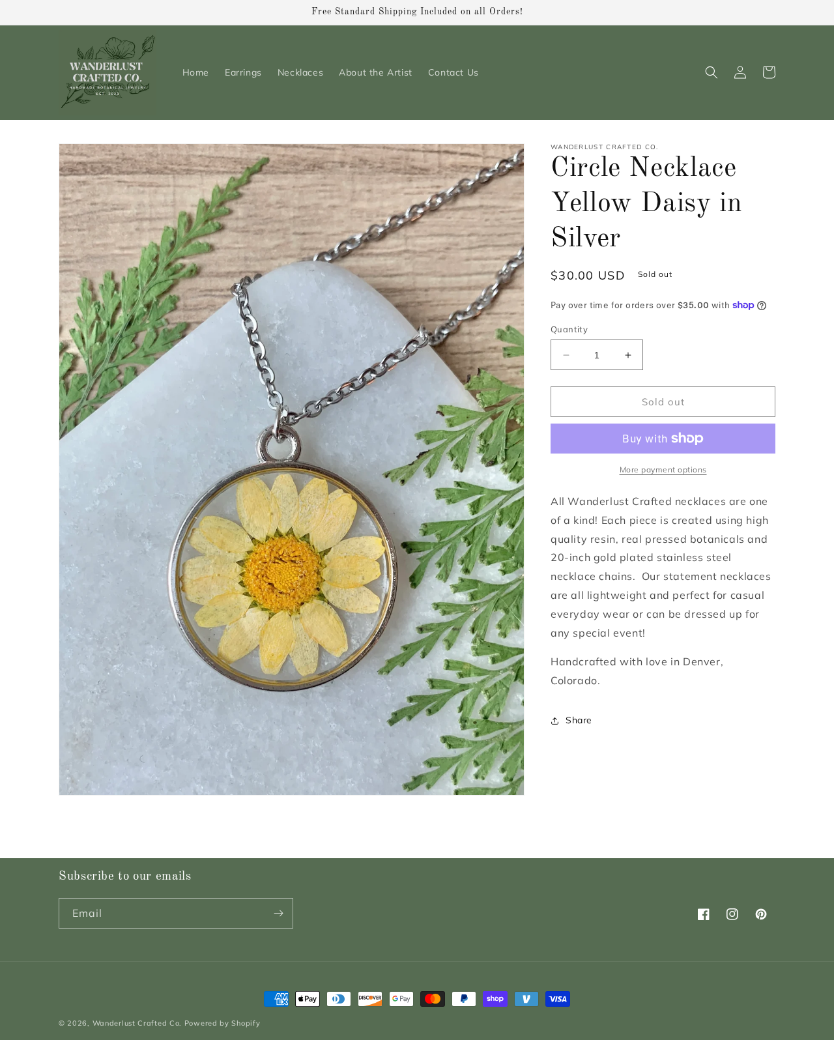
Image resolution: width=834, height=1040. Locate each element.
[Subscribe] (278, 913)
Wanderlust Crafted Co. (137, 1023)
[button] (711, 72)
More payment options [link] (663, 469)
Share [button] (579, 720)
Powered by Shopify (222, 1023)
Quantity (569, 329)
